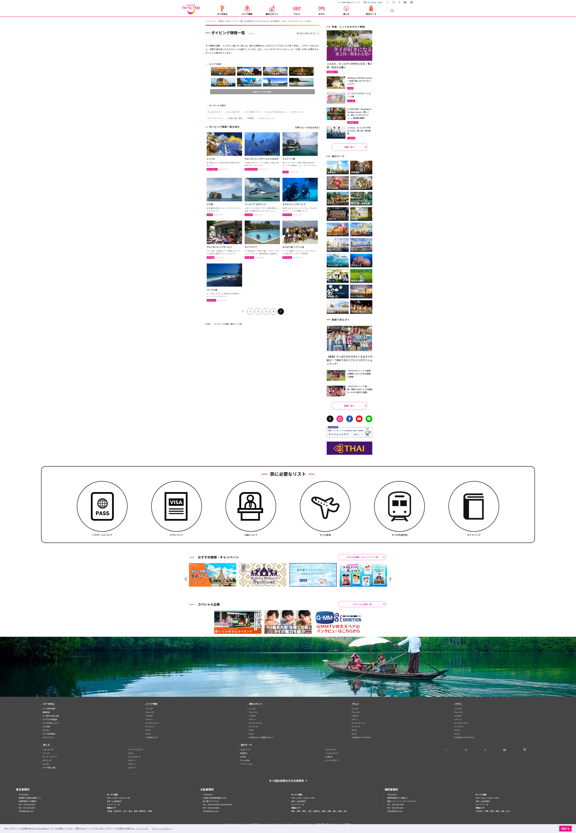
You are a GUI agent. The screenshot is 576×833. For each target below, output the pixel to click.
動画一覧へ (349, 405)
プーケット (150, 726)
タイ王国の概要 (49, 708)
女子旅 (243, 756)
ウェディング (245, 749)
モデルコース (297, 112)
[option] (306, 21)
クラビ (148, 730)
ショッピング (48, 749)
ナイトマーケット (216, 118)
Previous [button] (203, 20)
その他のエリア (152, 737)
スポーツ (131, 764)
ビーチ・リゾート (50, 756)
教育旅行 (243, 753)
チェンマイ (150, 712)
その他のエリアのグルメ (361, 737)
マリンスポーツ (134, 756)
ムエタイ (46, 764)
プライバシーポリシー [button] (162, 828)
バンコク (149, 708)
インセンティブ (332, 753)
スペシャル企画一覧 (362, 604)
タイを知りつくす (253, 112)
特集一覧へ (349, 147)
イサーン (149, 719)
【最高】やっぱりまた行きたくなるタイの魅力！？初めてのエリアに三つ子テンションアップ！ (349, 360)
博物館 (251, 118)
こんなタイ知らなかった (276, 112)
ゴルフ (131, 753)
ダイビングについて (306, 33)
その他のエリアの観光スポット (261, 737)
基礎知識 (46, 712)
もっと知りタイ (234, 112)
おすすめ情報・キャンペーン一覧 (362, 557)
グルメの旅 (244, 760)
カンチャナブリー (153, 723)
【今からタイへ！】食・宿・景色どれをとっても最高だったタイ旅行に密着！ (359, 389)
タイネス (46, 730)
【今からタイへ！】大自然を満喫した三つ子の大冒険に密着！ (359, 373)
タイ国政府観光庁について (349, 2)
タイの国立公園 (49, 767)
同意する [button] (565, 828)
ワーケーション (246, 764)
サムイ (148, 733)
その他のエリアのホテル (464, 737)
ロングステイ (331, 749)
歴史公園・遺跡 (236, 118)
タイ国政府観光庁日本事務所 (286, 781)
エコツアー (132, 767)
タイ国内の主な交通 (51, 715)
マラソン (131, 760)
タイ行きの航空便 (50, 719)
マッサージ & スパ (135, 749)
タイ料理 (46, 726)
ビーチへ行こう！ (333, 760)
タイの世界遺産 (49, 733)
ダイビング (47, 760)
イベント (46, 753)
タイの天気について (51, 723)
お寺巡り (329, 756)
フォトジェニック (266, 118)
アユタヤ (149, 715)
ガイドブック (48, 737)
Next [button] (372, 20)
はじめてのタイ (215, 112)
